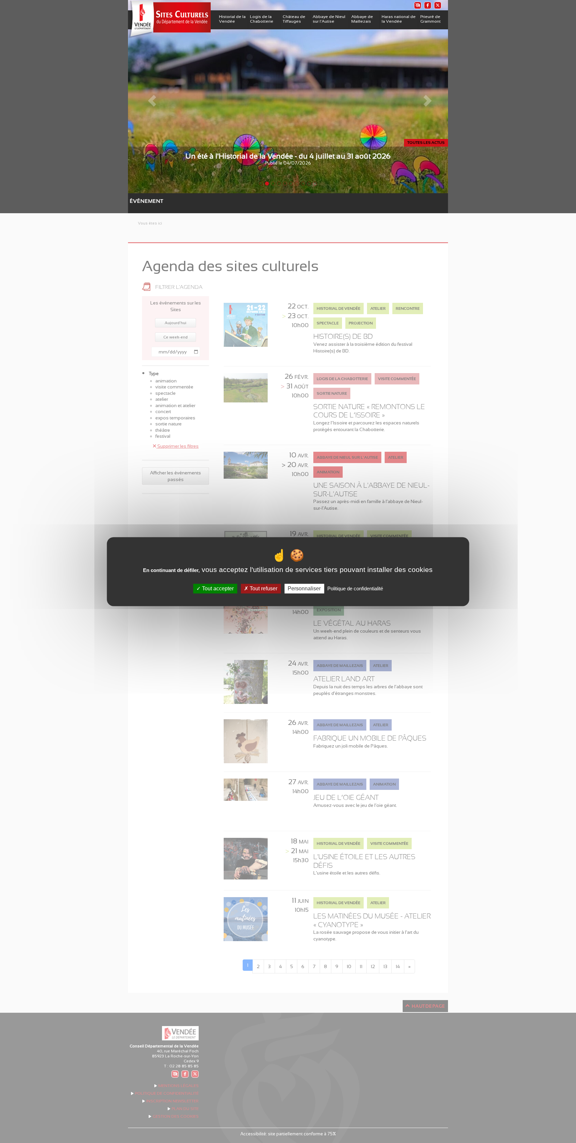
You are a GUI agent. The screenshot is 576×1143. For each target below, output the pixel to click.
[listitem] (417, 5)
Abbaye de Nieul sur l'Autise (329, 19)
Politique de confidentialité (355, 588)
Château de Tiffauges (294, 19)
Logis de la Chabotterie (261, 19)
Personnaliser (304, 588)
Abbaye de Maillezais (362, 19)
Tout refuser (262, 588)
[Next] (424, 96)
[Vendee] (169, 19)
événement (133, 201)
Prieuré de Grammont (430, 19)
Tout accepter (217, 588)
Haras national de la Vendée (399, 19)
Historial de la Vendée (232, 19)
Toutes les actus (426, 142)
